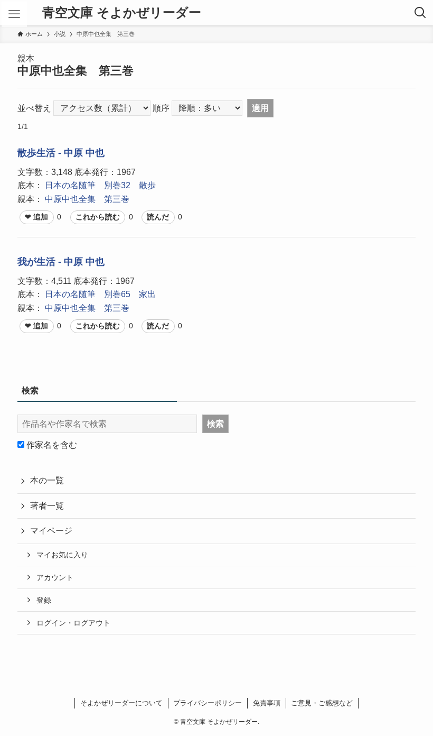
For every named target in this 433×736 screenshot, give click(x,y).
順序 (161, 108)
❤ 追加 (36, 217)
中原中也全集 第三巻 (87, 199)
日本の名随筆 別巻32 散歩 (100, 185)
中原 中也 (84, 153)
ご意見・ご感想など (322, 703)
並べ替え (34, 108)
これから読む (98, 217)
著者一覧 (47, 505)
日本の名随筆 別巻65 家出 (100, 294)
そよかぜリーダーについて (121, 703)
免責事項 (266, 703)
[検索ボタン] (420, 12)
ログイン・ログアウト (73, 623)
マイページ (51, 530)
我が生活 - (40, 261)
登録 (43, 600)
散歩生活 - (40, 153)
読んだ (158, 217)
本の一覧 (47, 480)
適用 (260, 108)
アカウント (54, 577)
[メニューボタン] (14, 14)
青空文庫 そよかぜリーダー (121, 12)
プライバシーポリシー (207, 703)
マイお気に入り (62, 554)
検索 (215, 423)
